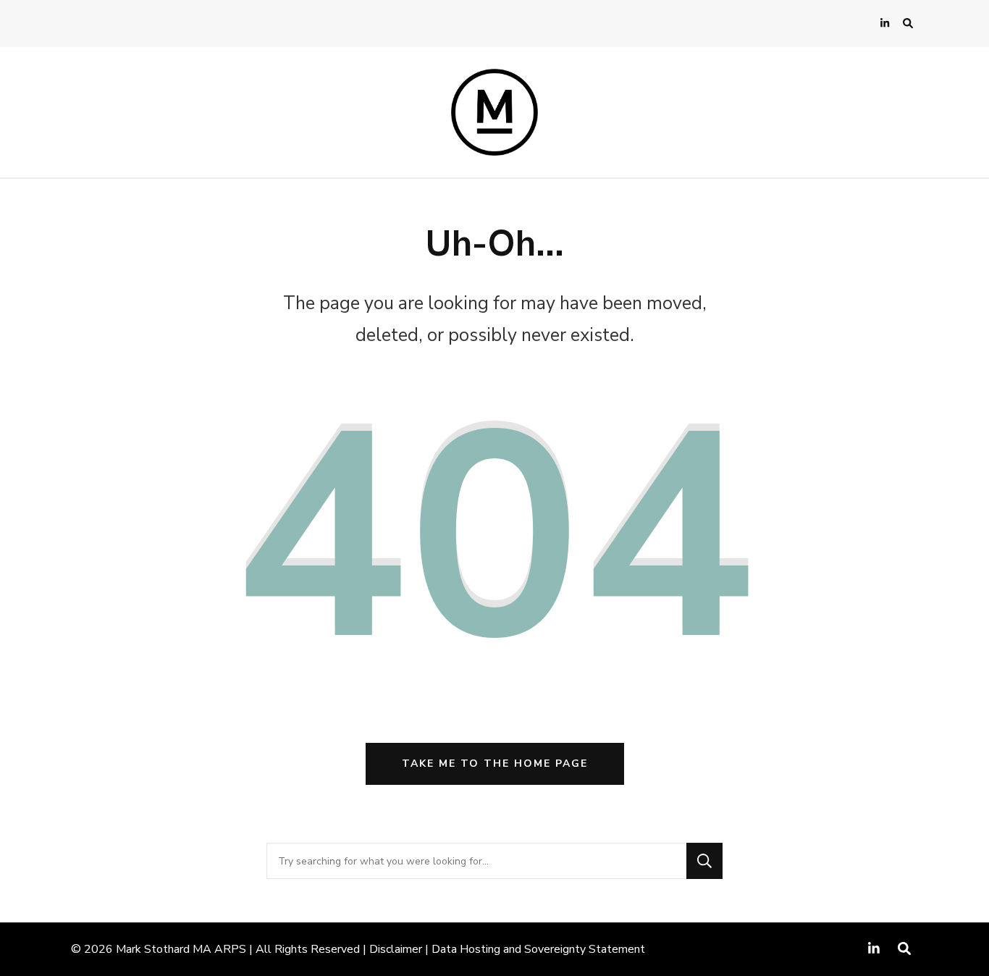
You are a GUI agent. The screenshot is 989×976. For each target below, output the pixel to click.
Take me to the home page (495, 763)
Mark (128, 949)
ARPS (230, 949)
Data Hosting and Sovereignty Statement (538, 949)
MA (202, 949)
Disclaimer (395, 949)
